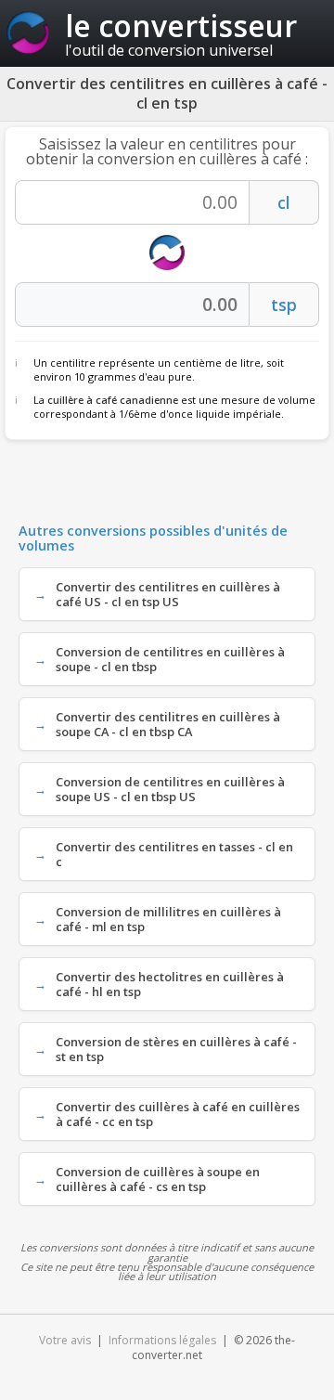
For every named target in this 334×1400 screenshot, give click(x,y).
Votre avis (65, 1340)
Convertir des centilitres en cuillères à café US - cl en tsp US (168, 594)
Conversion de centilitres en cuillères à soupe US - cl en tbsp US (170, 789)
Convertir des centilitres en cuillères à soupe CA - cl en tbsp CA (168, 724)
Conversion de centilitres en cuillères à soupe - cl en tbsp (170, 659)
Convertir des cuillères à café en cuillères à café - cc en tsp (178, 1114)
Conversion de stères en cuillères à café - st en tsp (176, 1049)
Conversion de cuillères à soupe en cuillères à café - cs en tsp (158, 1179)
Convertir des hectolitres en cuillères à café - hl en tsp (170, 984)
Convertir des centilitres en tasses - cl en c (174, 854)
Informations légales (162, 1340)
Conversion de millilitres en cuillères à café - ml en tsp (168, 919)
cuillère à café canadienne (112, 400)
